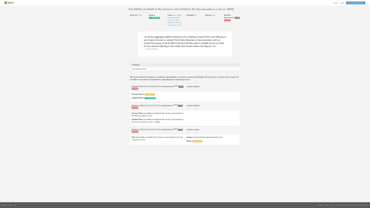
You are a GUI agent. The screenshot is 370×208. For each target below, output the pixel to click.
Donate (338, 205)
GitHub (3, 205)
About (335, 3)
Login (343, 3)
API (15, 205)
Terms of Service (152, 49)
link (214, 15)
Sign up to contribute (356, 3)
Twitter (9, 205)
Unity (140, 15)
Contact (326, 205)
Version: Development (362, 205)
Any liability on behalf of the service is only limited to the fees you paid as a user (175, 20)
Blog (332, 205)
